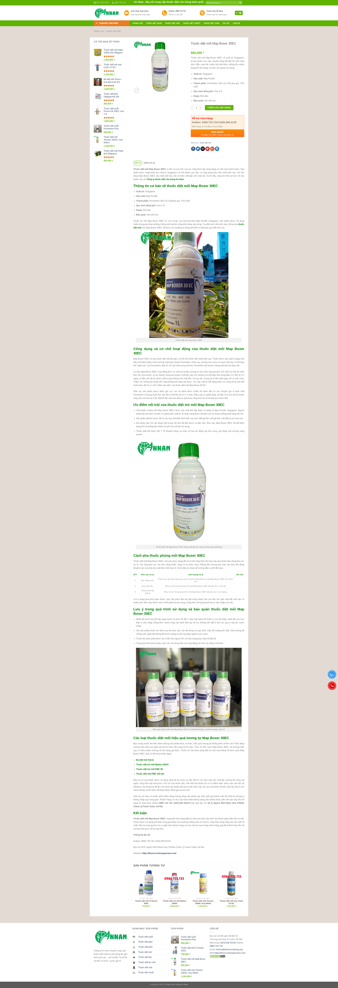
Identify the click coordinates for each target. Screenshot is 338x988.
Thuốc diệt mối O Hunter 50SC (146, 902)
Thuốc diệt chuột (191, 23)
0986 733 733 (216, 946)
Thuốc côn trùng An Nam (176, 984)
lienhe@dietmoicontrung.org (229, 949)
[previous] (133, 891)
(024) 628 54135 (228, 943)
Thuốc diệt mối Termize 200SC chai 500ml (203, 902)
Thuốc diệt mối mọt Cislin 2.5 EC (231, 902)
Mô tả (138, 163)
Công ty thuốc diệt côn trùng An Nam (165, 179)
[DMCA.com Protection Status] (218, 956)
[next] (244, 891)
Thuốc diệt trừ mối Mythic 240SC (152, 764)
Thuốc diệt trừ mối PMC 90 (149, 769)
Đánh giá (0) (149, 163)
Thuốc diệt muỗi (154, 23)
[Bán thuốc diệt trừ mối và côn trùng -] (107, 13)
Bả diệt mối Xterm (145, 760)
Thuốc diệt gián (211, 23)
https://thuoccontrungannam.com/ (230, 953)
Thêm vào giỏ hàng (219, 108)
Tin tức (226, 23)
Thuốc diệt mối (172, 23)
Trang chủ (137, 23)
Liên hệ (236, 23)
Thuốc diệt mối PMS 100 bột (150, 774)
